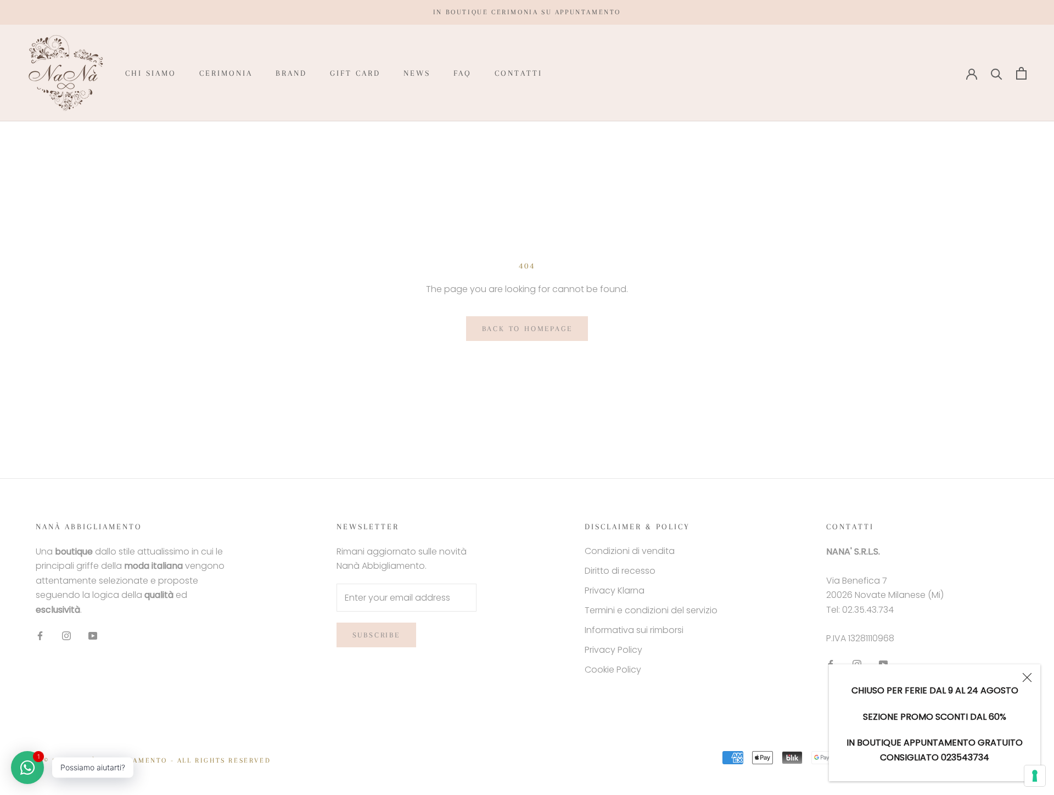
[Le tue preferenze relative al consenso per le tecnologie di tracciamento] (1034, 775)
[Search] (996, 73)
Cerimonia (226, 73)
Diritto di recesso (620, 570)
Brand (291, 73)
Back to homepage (527, 328)
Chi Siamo (150, 73)
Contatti (518, 73)
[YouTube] (92, 635)
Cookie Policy (613, 669)
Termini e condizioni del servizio (651, 610)
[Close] (1027, 677)
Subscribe (376, 635)
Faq (462, 73)
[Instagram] (66, 635)
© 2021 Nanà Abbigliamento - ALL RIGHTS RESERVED (157, 760)
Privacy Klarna (614, 590)
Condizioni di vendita (630, 551)
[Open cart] (1021, 73)
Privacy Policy (613, 649)
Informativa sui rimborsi (634, 630)
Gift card (355, 73)
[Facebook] (40, 635)
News (416, 73)
